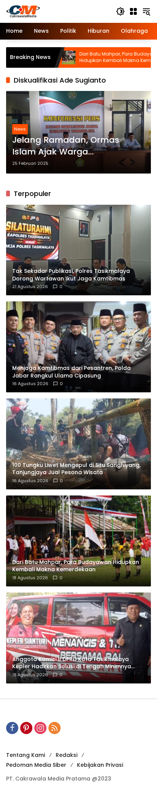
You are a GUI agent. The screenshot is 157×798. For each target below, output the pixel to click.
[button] (120, 11)
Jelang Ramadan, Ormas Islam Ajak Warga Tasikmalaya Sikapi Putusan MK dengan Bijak (72, 146)
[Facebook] (12, 728)
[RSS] (54, 728)
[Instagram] (40, 728)
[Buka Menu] (133, 11)
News (20, 129)
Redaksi (66, 755)
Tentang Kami (25, 755)
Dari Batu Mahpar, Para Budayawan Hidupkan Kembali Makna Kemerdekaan (103, 57)
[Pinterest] (26, 728)
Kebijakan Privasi (100, 765)
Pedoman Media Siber (36, 765)
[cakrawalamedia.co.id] (57, 11)
